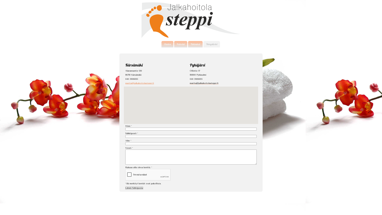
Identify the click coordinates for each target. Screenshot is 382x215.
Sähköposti (131, 133)
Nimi (128, 126)
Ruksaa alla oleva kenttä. (138, 167)
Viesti (129, 148)
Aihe (128, 140)
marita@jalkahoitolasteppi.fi (139, 83)
